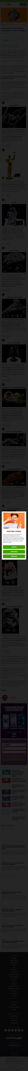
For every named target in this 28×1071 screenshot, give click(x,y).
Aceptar (14, 547)
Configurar (14, 551)
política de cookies (7, 542)
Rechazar (14, 556)
